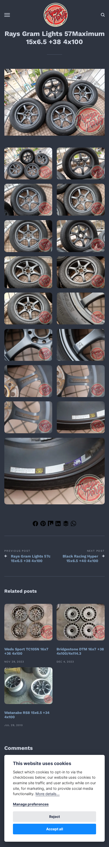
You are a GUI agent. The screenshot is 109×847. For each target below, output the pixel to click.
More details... (47, 794)
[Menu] (7, 15)
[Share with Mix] (51, 524)
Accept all (54, 829)
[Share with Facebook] (35, 524)
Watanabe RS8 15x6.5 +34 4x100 (26, 715)
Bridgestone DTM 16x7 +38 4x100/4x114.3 (80, 651)
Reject (54, 816)
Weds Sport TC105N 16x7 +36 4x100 (26, 651)
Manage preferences (31, 804)
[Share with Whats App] (73, 524)
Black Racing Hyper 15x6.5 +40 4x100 (80, 558)
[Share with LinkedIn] (58, 524)
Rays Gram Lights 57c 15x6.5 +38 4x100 (30, 558)
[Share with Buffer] (66, 524)
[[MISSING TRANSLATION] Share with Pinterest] (43, 524)
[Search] (103, 14)
